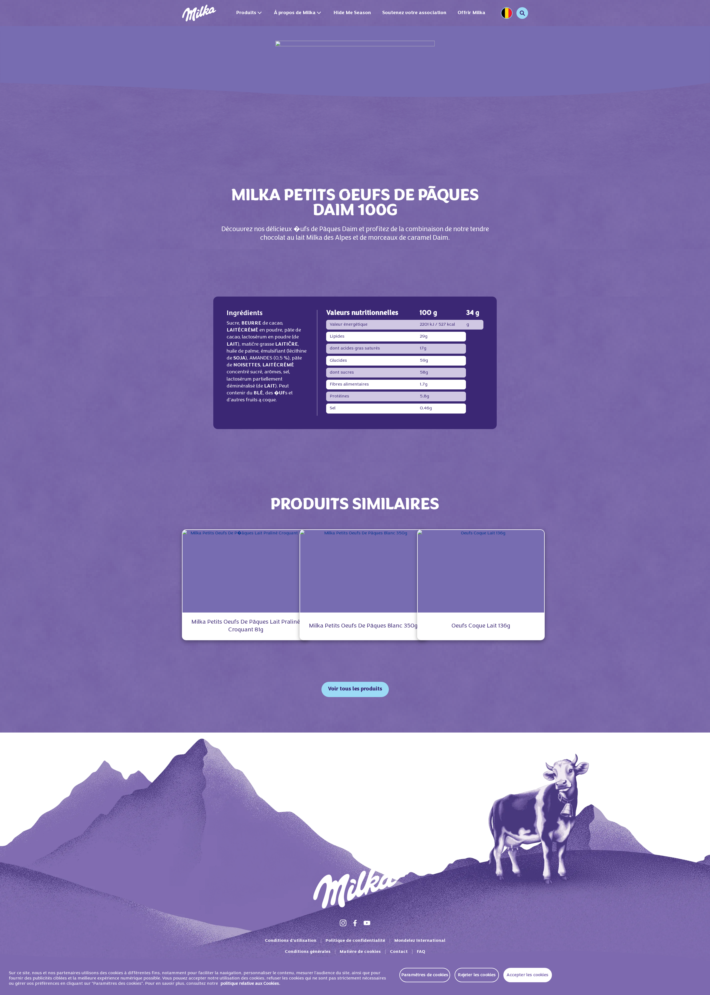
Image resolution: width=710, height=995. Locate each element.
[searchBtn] (522, 13)
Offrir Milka (471, 13)
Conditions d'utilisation (290, 940)
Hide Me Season (352, 13)
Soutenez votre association (414, 13)
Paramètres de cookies (424, 975)
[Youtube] (367, 923)
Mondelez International (419, 940)
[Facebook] (355, 923)
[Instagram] (343, 923)
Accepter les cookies (527, 975)
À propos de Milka (295, 13)
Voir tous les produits (355, 689)
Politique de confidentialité (355, 940)
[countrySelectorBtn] (507, 13)
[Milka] (199, 13)
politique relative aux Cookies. (250, 984)
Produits (246, 13)
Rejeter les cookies (477, 975)
